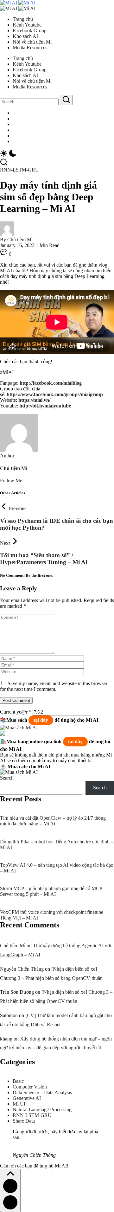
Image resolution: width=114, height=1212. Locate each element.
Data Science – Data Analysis (42, 1092)
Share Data (24, 1121)
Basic (18, 1081)
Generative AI (27, 1098)
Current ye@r (15, 712)
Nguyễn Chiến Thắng (22, 969)
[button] (57, 153)
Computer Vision (30, 1086)
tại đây (41, 720)
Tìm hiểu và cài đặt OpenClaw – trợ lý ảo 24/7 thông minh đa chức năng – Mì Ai (53, 820)
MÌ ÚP (20, 1103)
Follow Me (11, 480)
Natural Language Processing (42, 1109)
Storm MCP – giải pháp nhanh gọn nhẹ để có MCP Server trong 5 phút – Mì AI (51, 891)
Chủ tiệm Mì (20, 239)
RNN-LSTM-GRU (32, 1115)
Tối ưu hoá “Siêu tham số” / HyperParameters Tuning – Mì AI (44, 558)
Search (7, 778)
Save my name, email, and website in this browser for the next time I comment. (53, 686)
